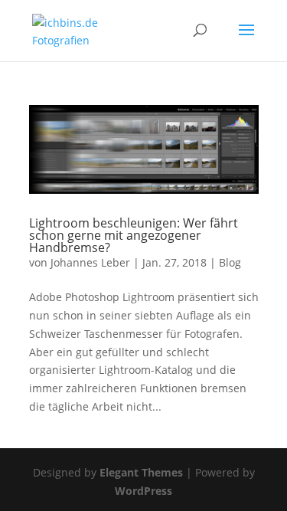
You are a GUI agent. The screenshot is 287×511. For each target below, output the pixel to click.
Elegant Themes (141, 472)
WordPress (143, 490)
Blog (230, 262)
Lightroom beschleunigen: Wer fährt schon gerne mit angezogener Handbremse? (133, 235)
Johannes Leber (90, 262)
